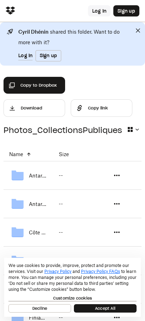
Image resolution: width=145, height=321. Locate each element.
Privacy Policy (57, 271)
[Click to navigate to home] (10, 11)
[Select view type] (133, 129)
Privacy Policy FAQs (100, 271)
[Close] (138, 30)
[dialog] (72, 287)
